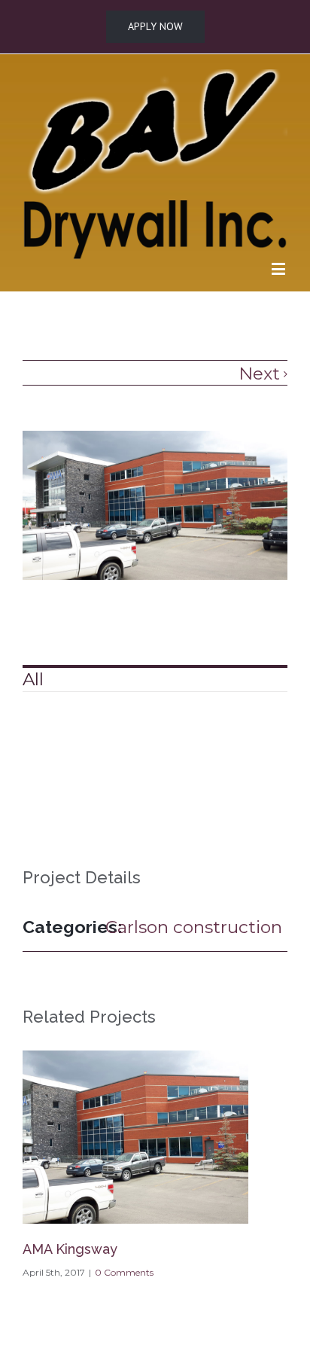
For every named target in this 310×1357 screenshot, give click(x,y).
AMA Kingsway (70, 1249)
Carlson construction (193, 927)
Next (259, 373)
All (33, 679)
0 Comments (124, 1272)
